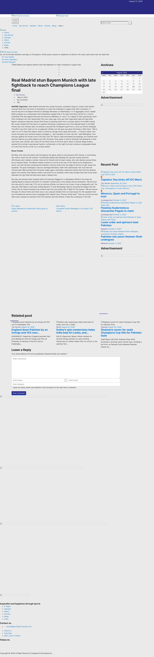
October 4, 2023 (119, 200)
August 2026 (122, 73)
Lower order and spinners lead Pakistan (119, 224)
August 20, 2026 (68, 327)
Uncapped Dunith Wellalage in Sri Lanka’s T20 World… (74, 208)
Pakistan (33, 26)
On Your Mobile (7, 57)
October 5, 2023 (114, 229)
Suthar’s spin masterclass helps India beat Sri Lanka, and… (75, 331)
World (40, 26)
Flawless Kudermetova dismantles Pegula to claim (117, 209)
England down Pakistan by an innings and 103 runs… (30, 331)
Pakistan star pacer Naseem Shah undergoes (121, 238)
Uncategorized (107, 200)
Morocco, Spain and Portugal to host (120, 195)
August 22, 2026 (27, 327)
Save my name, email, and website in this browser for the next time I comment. (44, 387)
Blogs (54, 26)
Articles (47, 26)
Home (14, 26)
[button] (67, 643)
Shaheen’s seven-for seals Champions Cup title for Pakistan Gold (121, 332)
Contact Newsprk (8, 62)
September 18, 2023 (119, 183)
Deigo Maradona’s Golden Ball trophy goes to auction (30, 208)
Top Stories (23, 26)
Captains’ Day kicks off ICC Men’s (121, 179)
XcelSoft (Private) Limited (62, 653)
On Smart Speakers (9, 59)
